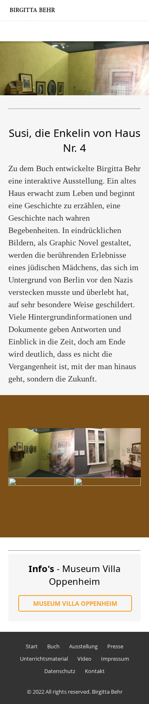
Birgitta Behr (107, 691)
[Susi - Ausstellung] (41, 453)
